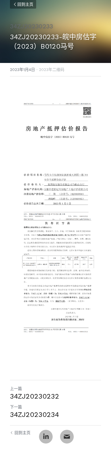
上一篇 (16, 388)
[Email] (67, 437)
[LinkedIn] (46, 437)
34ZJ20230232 (34, 396)
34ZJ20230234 (34, 415)
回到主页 (25, 4)
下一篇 (16, 407)
